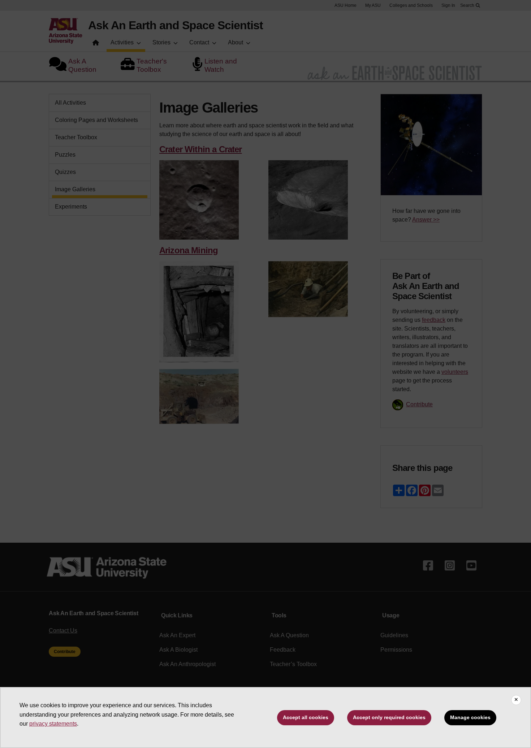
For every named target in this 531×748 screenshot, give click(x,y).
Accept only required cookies (389, 717)
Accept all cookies (305, 717)
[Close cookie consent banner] (516, 700)
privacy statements (53, 724)
